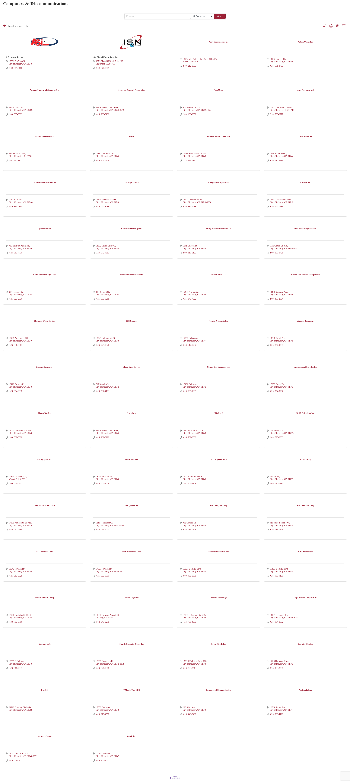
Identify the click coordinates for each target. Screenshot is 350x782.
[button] (4, 26)
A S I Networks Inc (14, 57)
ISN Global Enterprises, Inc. (106, 57)
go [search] (221, 16)
